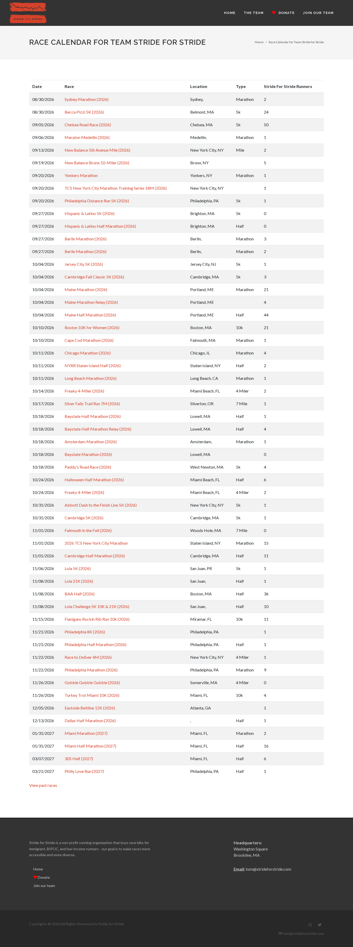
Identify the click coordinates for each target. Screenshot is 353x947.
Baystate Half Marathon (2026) (93, 416)
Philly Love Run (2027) (84, 771)
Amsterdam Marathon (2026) (91, 441)
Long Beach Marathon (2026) (91, 378)
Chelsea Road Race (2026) (88, 124)
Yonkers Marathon (81, 175)
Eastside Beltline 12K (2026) (90, 707)
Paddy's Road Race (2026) (88, 466)
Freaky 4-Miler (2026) (84, 390)
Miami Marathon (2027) (86, 733)
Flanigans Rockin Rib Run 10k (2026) (97, 619)
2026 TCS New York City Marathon (96, 543)
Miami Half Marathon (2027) (90, 745)
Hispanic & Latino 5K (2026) (89, 213)
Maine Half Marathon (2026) (90, 314)
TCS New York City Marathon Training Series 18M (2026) (116, 188)
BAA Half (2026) (80, 593)
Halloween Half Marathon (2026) (94, 479)
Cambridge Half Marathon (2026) (95, 555)
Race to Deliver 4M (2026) (88, 657)
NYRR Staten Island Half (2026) (93, 365)
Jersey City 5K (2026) (84, 264)
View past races (43, 785)
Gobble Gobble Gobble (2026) (92, 682)
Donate (43, 877)
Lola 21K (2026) (79, 581)
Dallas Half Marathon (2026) (90, 720)
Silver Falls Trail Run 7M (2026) (92, 403)
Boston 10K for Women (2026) (92, 327)
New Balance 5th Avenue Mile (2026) (97, 149)
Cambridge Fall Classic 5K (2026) (94, 276)
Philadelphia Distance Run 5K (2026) (97, 200)
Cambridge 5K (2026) (84, 517)
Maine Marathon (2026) (86, 289)
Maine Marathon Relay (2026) (91, 302)
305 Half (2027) (79, 758)
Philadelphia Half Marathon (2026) (95, 644)
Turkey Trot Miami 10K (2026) (92, 695)
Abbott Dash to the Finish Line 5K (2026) (101, 504)
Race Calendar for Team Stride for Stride (296, 42)
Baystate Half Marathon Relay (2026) (98, 428)
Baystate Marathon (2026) (88, 454)
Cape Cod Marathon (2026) (89, 340)
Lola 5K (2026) (78, 568)
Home (259, 42)
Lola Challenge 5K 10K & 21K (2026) (97, 606)
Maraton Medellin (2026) (87, 137)
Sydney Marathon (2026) (87, 99)
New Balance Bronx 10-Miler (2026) (97, 162)
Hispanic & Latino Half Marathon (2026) (100, 226)
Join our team (44, 885)
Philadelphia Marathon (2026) (91, 669)
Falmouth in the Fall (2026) (88, 530)
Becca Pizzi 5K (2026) (84, 111)
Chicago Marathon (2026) (88, 352)
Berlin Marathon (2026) (85, 238)
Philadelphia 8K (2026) (85, 631)
